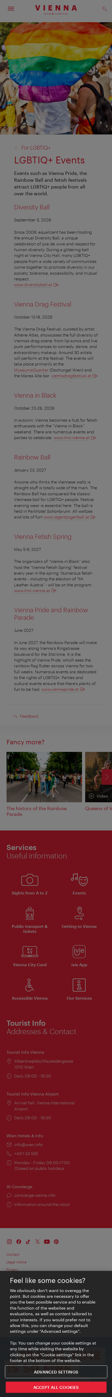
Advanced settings (56, 1371)
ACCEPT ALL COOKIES (56, 1387)
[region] (56, 1334)
